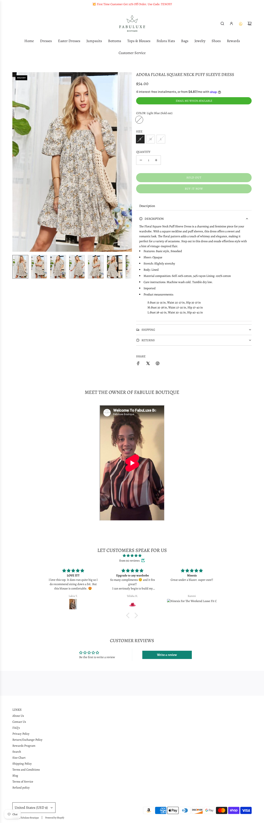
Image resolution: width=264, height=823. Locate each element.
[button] (15, 162)
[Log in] (231, 23)
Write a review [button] (167, 655)
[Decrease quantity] (140, 160)
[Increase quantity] (156, 160)
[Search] (222, 23)
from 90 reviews (129, 561)
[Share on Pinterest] (157, 364)
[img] (132, 555)
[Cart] (249, 23)
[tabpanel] (194, 265)
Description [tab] (147, 206)
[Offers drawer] (240, 23)
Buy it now (194, 189)
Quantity (143, 152)
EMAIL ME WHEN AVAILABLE (194, 101)
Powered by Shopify (54, 817)
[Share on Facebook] (138, 364)
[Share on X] (147, 364)
